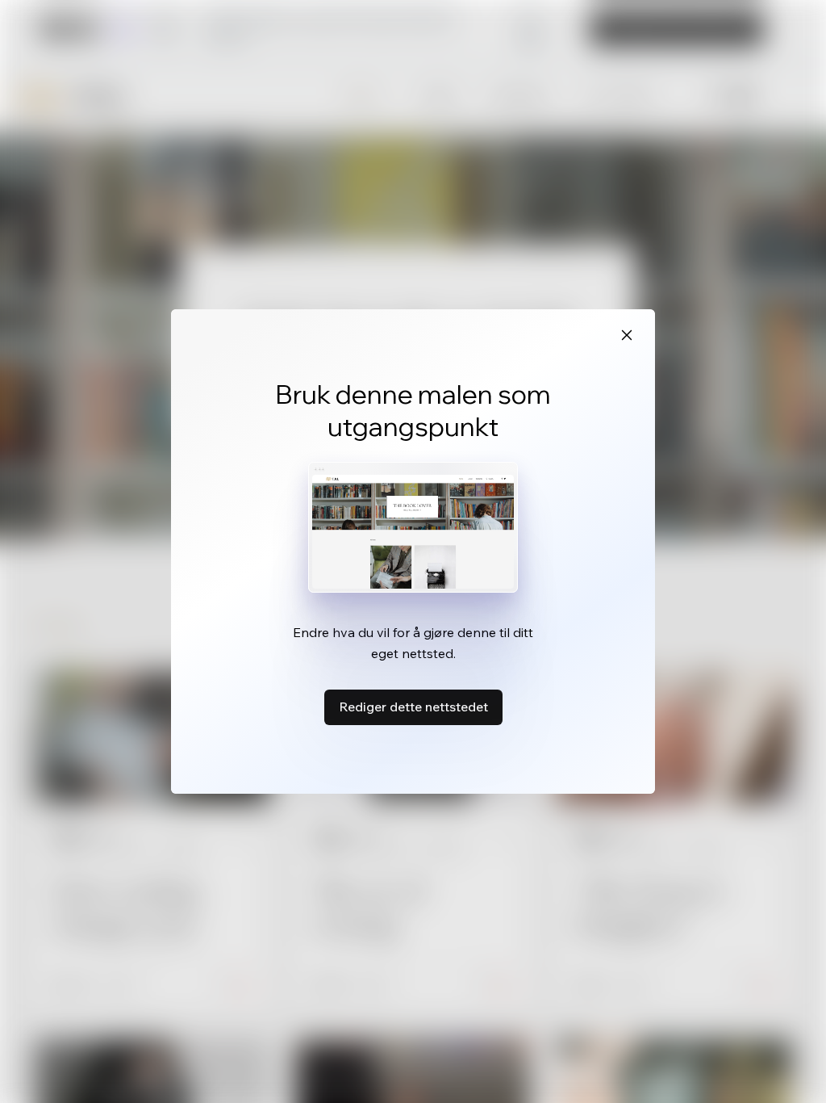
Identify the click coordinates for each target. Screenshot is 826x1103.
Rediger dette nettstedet (413, 706)
